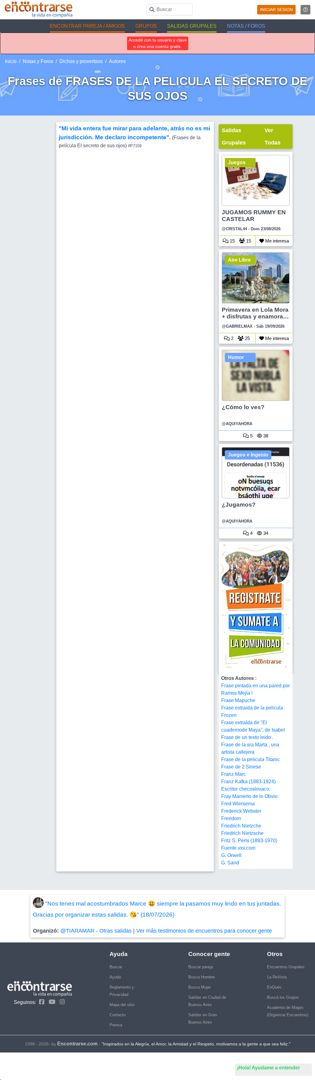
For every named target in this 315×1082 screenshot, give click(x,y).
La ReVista (277, 977)
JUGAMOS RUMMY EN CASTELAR (254, 215)
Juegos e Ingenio (248, 454)
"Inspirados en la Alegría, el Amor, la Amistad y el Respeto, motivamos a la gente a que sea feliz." (196, 1043)
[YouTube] (50, 1002)
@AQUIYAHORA (237, 423)
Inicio (11, 61)
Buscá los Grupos (283, 997)
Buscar (116, 967)
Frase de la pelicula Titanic (250, 759)
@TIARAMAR (77, 931)
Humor (236, 357)
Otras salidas (115, 931)
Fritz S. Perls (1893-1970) (249, 840)
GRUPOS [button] (146, 26)
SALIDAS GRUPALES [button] (192, 26)
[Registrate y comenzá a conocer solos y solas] (256, 607)
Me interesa (276, 240)
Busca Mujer (199, 987)
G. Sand (230, 862)
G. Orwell (231, 855)
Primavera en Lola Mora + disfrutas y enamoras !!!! (255, 313)
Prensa (116, 1025)
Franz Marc (233, 774)
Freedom (231, 818)
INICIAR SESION (276, 9)
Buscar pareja (200, 967)
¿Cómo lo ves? (243, 407)
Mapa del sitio (122, 1004)
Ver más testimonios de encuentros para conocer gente (204, 931)
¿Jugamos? (239, 504)
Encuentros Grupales (286, 967)
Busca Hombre (201, 977)
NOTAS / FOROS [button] (246, 26)
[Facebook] (40, 1002)
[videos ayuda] (305, 9)
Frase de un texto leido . (247, 737)
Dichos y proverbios (81, 61)
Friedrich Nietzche (241, 825)
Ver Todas (273, 136)
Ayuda (115, 977)
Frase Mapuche (238, 700)
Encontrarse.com (77, 1043)
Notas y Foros (38, 61)
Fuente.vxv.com (238, 848)
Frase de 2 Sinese (241, 766)
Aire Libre (239, 260)
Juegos (236, 162)
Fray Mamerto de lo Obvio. (250, 796)
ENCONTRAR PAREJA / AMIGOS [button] (87, 26)
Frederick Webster (241, 811)
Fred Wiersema (238, 803)
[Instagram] (61, 1002)
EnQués (274, 987)
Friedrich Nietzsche (242, 833)
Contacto (118, 1015)
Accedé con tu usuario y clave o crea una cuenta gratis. (158, 43)
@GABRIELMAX (237, 326)
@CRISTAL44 (234, 229)
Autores (117, 61)
